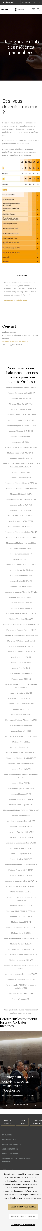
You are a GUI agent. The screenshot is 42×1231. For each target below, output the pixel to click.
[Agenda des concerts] (33, 9)
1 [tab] (15, 1104)
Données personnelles (11, 1144)
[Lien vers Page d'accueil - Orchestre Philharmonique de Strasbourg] (21, 9)
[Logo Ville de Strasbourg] (7, 2)
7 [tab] (22, 1105)
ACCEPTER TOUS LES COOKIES (23, 1207)
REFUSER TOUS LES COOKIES (23, 1216)
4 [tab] (24, 1104)
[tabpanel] (21, 1070)
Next (35, 1105)
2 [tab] (18, 1104)
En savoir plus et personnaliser (23, 1225)
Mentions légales (9, 1140)
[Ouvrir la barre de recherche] (38, 9)
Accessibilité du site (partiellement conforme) (16, 1159)
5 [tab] (27, 1104)
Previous (7, 1105)
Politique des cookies (10, 1154)
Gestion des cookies (10, 1149)
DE (34, 2)
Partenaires (7, 1135)
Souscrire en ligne (21, 275)
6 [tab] (19, 1105)
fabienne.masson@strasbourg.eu (15, 341)
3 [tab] (21, 1104)
